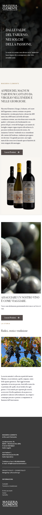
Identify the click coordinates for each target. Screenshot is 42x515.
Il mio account (7, 491)
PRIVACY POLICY (7, 470)
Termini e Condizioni (9, 486)
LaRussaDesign (14, 473)
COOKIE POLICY (20, 470)
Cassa (4, 493)
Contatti (5, 484)
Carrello (5, 495)
